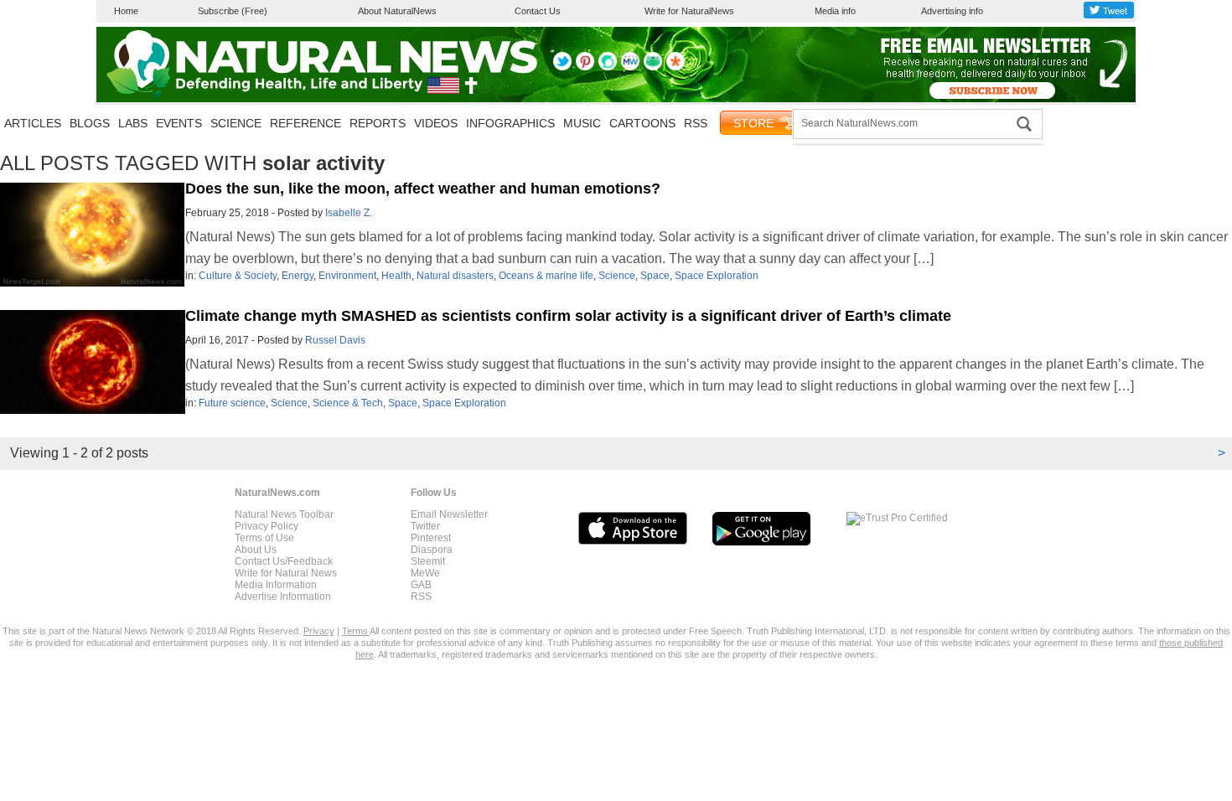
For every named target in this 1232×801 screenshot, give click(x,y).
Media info (835, 11)
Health (396, 276)
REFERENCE (305, 123)
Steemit (428, 561)
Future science (232, 403)
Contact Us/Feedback (284, 561)
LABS (133, 123)
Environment (347, 276)
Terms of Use (264, 538)
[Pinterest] (585, 67)
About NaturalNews (397, 11)
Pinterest (431, 538)
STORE (753, 123)
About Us (256, 550)
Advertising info (952, 11)
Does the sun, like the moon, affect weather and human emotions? (422, 188)
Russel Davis (335, 340)
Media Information (276, 585)
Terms (356, 631)
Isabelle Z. (348, 213)
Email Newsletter (449, 514)
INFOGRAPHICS (510, 123)
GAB (421, 585)
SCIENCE (235, 123)
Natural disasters (455, 276)
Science (616, 276)
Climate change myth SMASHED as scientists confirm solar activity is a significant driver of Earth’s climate (568, 315)
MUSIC (582, 123)
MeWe (425, 573)
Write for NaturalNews (689, 11)
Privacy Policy (266, 526)
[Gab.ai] (653, 67)
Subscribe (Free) (232, 11)
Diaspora (432, 550)
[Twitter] (562, 67)
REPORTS (377, 123)
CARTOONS (642, 123)
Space (655, 276)
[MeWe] (630, 67)
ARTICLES (32, 123)
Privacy (318, 631)
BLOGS (90, 123)
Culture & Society (238, 276)
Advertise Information (283, 596)
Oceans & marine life (546, 276)
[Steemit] (607, 67)
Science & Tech (348, 403)
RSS (695, 123)
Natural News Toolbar (284, 514)
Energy (297, 276)
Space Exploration (716, 276)
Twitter (425, 526)
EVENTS (179, 123)
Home (126, 11)
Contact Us (538, 11)
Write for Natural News (286, 573)
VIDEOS (436, 123)
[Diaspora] (675, 67)
